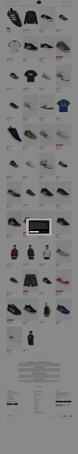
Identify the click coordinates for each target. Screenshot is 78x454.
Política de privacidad (46, 221)
